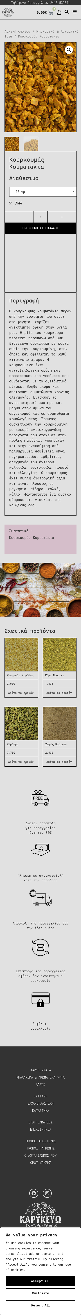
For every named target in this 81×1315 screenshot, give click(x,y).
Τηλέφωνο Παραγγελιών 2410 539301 (40, 2)
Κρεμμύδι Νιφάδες (20, 675)
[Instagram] (47, 1193)
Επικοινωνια (40, 1129)
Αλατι (40, 1084)
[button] (66, 12)
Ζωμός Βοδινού (56, 744)
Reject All (40, 1305)
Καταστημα (40, 1110)
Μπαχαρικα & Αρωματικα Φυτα (40, 1077)
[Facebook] (33, 1193)
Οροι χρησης (40, 1163)
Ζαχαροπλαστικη (40, 1103)
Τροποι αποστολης (40, 1141)
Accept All (40, 1281)
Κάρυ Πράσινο (54, 675)
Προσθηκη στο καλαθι (40, 228)
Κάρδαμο (12, 744)
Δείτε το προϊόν (21, 693)
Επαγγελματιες (41, 1122)
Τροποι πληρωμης (40, 1148)
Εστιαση (40, 1096)
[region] (40, 1271)
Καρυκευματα (40, 1070)
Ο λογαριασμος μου (40, 1155)
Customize (40, 1293)
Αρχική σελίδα (17, 31)
